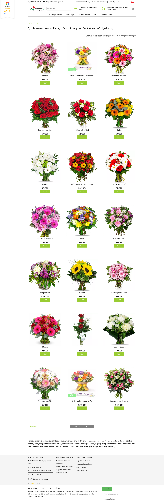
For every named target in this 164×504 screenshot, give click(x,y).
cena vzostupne (118, 36)
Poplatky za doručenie (99, 2)
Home (30, 23)
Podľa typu (70, 15)
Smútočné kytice (107, 15)
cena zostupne (130, 36)
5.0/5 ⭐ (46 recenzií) (35, 483)
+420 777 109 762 (36, 2)
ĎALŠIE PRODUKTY (82, 427)
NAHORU (33, 427)
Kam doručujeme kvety (82, 2)
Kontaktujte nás (113, 2)
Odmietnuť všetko (109, 499)
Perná (38, 23)
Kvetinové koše (84, 15)
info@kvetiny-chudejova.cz (54, 2)
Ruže (95, 15)
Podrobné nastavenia (111, 494)
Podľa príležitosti (55, 15)
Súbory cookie (81, 467)
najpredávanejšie (104, 36)
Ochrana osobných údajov (64, 466)
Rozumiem (107, 489)
